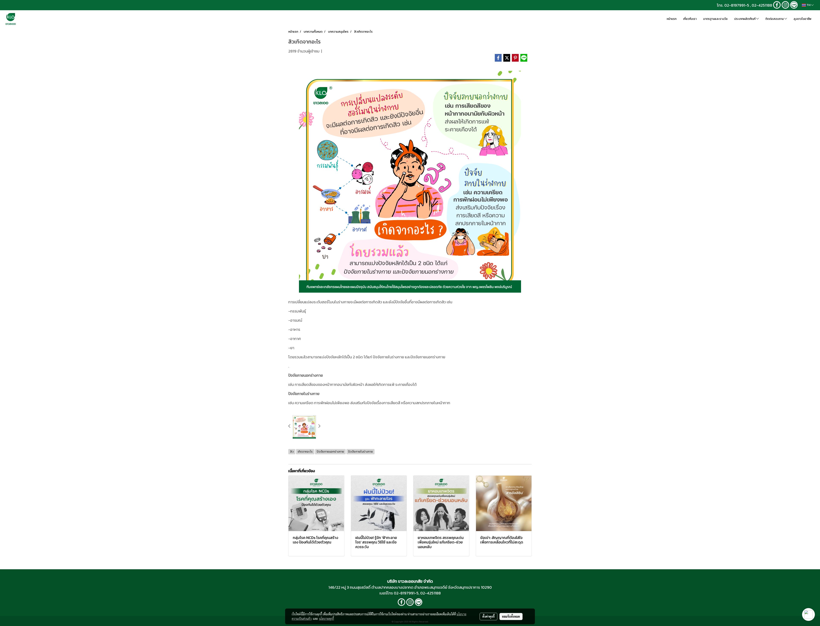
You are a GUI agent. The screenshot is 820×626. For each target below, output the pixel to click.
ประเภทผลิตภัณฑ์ (745, 19)
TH (808, 5)
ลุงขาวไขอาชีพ (802, 19)
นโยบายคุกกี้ (326, 618)
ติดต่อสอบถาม (774, 19)
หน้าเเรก (671, 19)
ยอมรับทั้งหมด (511, 616)
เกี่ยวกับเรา (690, 19)
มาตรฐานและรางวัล (715, 19)
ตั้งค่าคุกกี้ (488, 616)
